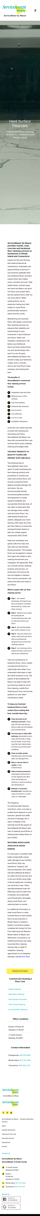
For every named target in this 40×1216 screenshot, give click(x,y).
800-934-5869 (25, 1055)
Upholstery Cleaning (16, 994)
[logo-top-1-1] (14, 4)
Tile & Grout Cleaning (16, 1004)
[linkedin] (11, 1112)
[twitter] (7, 1112)
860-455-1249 (24, 1065)
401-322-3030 (25, 1060)
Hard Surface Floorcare (17, 999)
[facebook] (3, 1112)
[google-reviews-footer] (11, 1204)
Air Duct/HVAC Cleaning (17, 1009)
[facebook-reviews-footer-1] (11, 1197)
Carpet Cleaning (14, 989)
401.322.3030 (21, 1183)
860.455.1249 (20, 1187)
